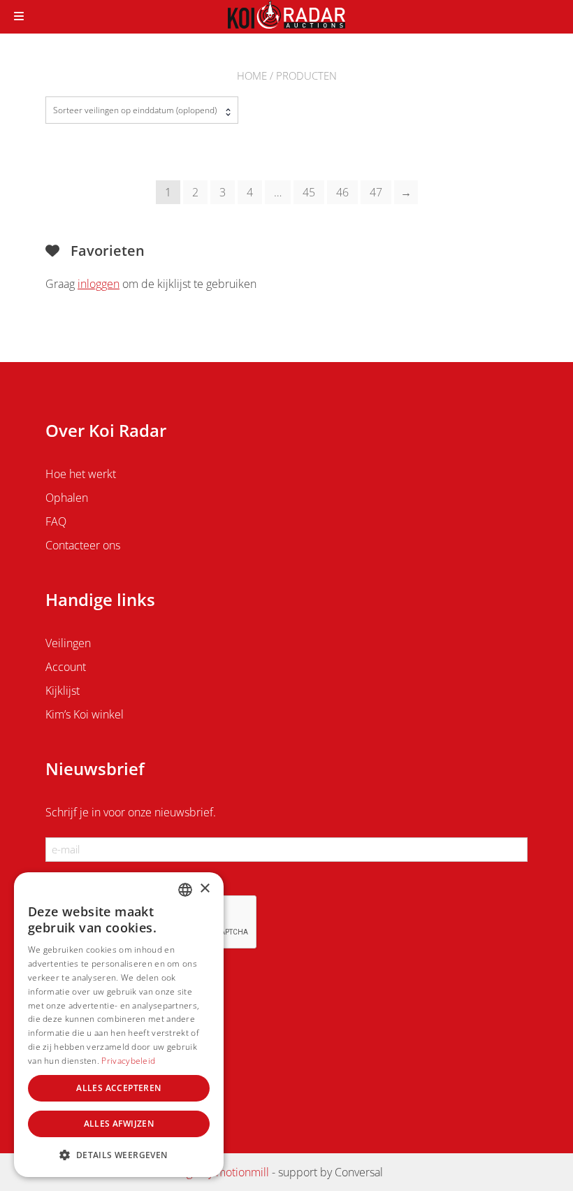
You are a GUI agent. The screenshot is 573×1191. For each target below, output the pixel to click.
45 (309, 192)
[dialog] (119, 1024)
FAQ (55, 521)
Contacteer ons (82, 545)
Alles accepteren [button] (118, 1088)
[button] (119, 1154)
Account (65, 666)
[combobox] (141, 110)
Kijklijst (62, 690)
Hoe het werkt (80, 474)
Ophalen (66, 497)
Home (252, 75)
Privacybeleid (128, 1061)
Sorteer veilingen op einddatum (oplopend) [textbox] (135, 110)
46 (342, 192)
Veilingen (68, 643)
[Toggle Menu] (19, 17)
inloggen (98, 283)
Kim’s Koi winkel (84, 714)
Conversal (359, 1172)
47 (376, 192)
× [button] (204, 888)
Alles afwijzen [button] (119, 1123)
